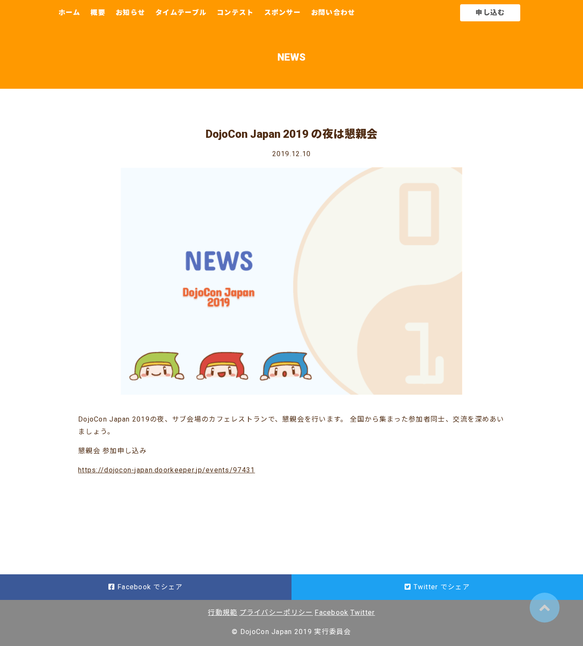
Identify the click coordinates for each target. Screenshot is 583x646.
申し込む (490, 13)
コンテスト (235, 13)
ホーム (69, 13)
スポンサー (282, 13)
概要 (97, 13)
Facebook (331, 612)
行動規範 (222, 612)
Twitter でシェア (440, 587)
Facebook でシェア (149, 587)
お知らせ (130, 13)
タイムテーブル (181, 13)
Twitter (362, 612)
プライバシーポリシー (276, 612)
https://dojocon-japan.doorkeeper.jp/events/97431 (166, 470)
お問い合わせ (333, 13)
